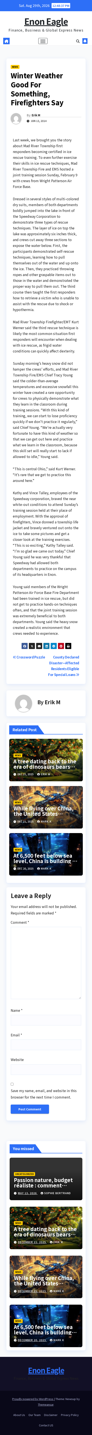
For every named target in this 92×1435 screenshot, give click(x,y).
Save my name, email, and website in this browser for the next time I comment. (44, 1094)
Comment (20, 922)
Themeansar (45, 1404)
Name (16, 1010)
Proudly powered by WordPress (33, 1399)
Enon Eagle (46, 21)
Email (16, 1034)
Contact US (46, 1425)
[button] (78, 41)
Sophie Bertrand (57, 1193)
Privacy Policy (70, 1415)
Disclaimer (51, 1415)
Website (17, 1059)
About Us (19, 1415)
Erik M (36, 115)
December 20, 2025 (32, 1340)
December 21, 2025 (32, 1242)
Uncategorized (24, 1174)
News (15, 66)
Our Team (34, 1415)
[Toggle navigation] (43, 41)
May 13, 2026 (28, 1193)
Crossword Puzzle (30, 657)
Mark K (46, 821)
